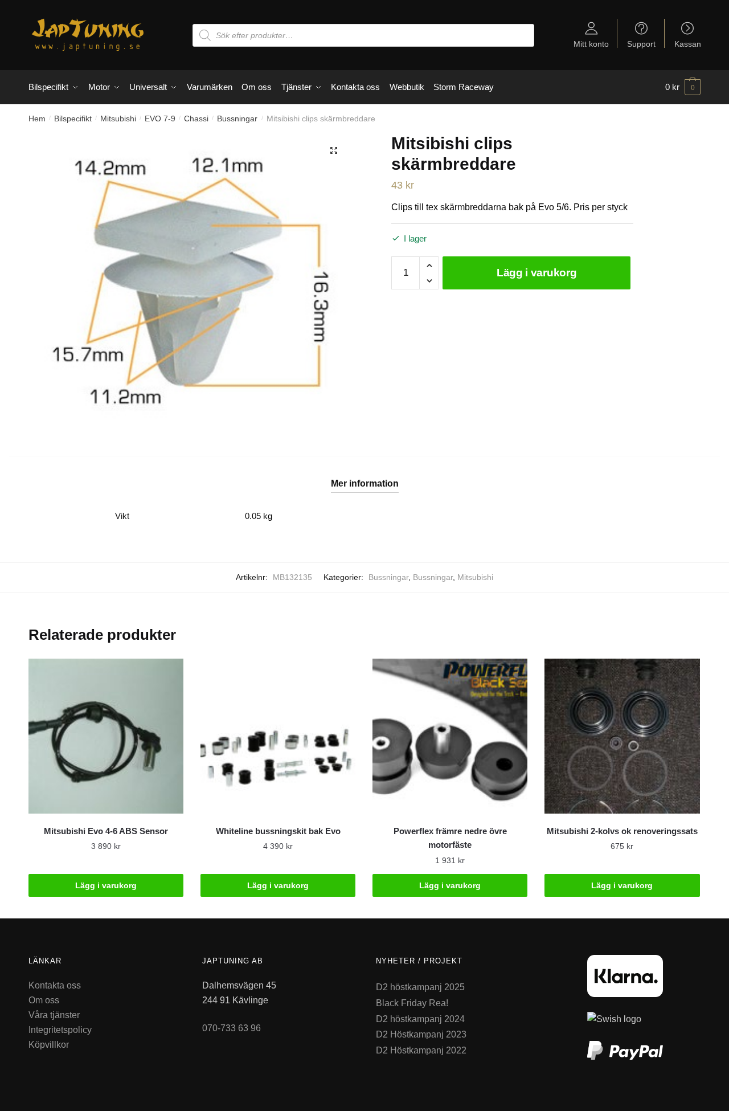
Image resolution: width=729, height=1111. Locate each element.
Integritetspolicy (60, 1030)
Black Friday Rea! (412, 1003)
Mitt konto (591, 43)
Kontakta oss (54, 985)
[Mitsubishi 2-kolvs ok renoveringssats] (621, 736)
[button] (334, 150)
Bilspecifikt (73, 118)
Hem (37, 118)
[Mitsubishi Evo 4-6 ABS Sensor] (105, 736)
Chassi (196, 118)
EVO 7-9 (160, 118)
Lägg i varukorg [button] (106, 885)
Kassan (687, 43)
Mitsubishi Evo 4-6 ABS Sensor (106, 831)
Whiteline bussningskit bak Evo (278, 831)
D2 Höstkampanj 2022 (421, 1050)
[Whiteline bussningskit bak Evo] (277, 736)
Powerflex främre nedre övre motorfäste (450, 837)
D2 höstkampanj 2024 (420, 1019)
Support (641, 43)
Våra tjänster (54, 1015)
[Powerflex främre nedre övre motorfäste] (449, 736)
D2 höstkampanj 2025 (420, 987)
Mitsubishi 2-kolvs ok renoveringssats (622, 831)
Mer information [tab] (365, 483)
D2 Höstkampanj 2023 (421, 1034)
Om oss (43, 1000)
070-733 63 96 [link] (231, 1028)
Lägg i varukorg (537, 273)
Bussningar (237, 118)
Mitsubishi (118, 118)
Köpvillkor (48, 1044)
